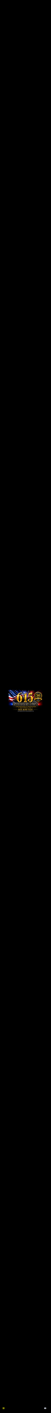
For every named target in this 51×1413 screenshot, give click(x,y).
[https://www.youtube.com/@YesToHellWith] (45, 1408)
